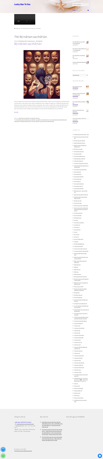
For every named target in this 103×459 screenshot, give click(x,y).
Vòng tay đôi (77, 386)
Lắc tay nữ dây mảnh (78, 239)
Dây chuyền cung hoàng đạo (80, 169)
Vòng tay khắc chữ (78, 390)
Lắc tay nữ (76, 237)
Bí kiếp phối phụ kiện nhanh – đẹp (81, 134)
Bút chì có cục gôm (78, 149)
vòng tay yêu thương (78, 397)
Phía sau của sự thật (78, 286)
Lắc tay (75, 232)
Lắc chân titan (77, 229)
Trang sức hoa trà (78, 342)
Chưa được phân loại (78, 161)
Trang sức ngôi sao (78, 351)
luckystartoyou (31, 41)
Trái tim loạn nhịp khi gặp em (80, 321)
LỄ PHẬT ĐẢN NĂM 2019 (79, 244)
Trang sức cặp (77, 325)
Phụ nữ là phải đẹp (78, 297)
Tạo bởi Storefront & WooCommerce (23, 451)
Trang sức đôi (77, 333)
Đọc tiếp (16, 112)
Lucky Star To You (22, 4)
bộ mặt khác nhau (20, 119)
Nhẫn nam (76, 272)
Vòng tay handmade (78, 388)
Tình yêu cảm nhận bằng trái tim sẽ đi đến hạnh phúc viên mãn (81, 318)
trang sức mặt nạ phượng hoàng (47, 121)
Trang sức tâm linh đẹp (79, 362)
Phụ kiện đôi (76, 292)
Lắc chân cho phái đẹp (79, 222)
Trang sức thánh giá (78, 365)
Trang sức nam (77, 344)
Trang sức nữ (77, 353)
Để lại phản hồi (39, 41)
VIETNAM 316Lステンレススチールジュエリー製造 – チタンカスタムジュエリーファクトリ (81, 380)
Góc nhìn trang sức (78, 213)
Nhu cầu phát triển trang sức (80, 276)
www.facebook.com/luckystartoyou (25, 424)
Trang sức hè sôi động (79, 335)
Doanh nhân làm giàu (79, 188)
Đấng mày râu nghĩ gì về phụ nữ (81, 194)
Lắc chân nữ (76, 227)
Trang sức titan (77, 370)
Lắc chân (76, 220)
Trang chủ (18, 28)
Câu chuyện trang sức (35, 118)
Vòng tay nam (77, 393)
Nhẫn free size (77, 269)
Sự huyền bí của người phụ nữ (80, 303)
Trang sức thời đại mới (79, 367)
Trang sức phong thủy (79, 355)
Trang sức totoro (78, 372)
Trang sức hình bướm (78, 337)
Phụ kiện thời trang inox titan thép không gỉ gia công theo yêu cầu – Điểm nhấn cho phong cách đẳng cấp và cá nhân (52, 438)
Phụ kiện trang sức (78, 295)
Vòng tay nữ (76, 395)
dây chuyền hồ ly (77, 174)
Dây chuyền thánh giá (79, 183)
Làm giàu (76, 241)
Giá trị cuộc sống (78, 203)
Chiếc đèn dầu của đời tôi (79, 158)
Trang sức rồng (77, 360)
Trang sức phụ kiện (78, 358)
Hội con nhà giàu (77, 215)
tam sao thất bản (35, 121)
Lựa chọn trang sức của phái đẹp (81, 251)
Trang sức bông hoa (78, 323)
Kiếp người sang (77, 218)
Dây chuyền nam (77, 179)
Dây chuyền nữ (77, 181)
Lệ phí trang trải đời (78, 246)
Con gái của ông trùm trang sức (81, 163)
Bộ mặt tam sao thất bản (28, 44)
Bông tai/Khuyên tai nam (79, 143)
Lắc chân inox (77, 225)
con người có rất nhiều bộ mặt (42, 119)
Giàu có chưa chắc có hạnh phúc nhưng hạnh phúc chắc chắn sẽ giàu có (81, 209)
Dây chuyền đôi (77, 172)
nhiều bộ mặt (17, 121)
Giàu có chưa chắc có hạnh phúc (81, 205)
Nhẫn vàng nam (77, 274)
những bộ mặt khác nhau (25, 121)
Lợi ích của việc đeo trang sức (80, 248)
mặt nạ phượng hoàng (54, 119)
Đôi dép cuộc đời (77, 200)
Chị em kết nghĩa (77, 154)
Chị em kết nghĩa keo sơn (79, 156)
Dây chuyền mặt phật (78, 176)
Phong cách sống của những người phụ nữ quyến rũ (80, 289)
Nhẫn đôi (76, 267)
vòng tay (76, 383)
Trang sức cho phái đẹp (79, 328)
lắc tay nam (76, 234)
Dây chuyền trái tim (78, 186)
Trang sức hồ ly (77, 340)
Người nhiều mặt (63, 119)
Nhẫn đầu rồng (77, 264)
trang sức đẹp (77, 330)
